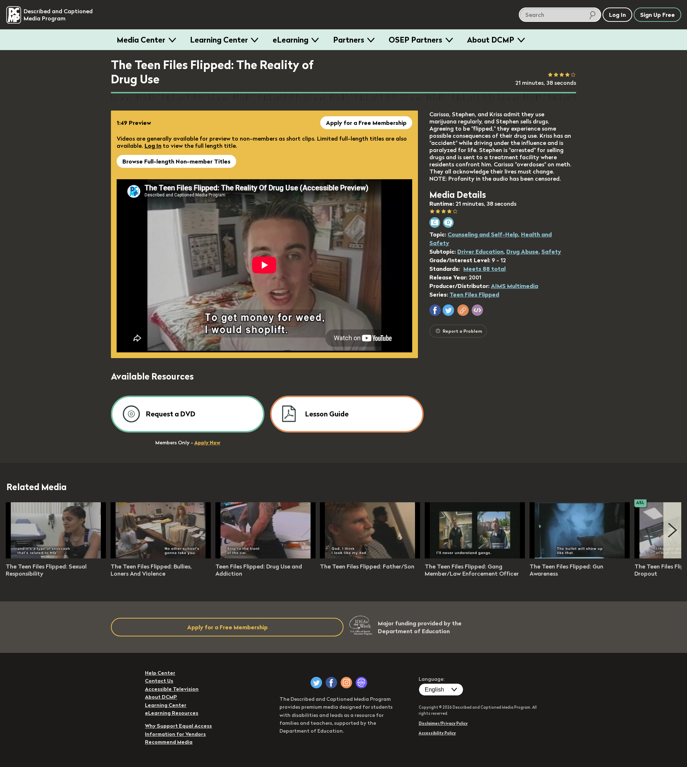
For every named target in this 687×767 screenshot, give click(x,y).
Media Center (141, 39)
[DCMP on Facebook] (331, 682)
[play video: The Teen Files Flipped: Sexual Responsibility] (56, 556)
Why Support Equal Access (178, 726)
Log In (153, 145)
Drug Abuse (522, 251)
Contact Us (159, 681)
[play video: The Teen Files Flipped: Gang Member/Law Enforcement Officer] (475, 556)
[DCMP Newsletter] (361, 682)
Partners (348, 39)
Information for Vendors (175, 734)
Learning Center (219, 39)
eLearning (290, 39)
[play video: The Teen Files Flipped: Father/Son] (370, 556)
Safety (551, 251)
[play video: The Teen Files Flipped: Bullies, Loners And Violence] (161, 556)
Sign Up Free (657, 14)
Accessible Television (172, 689)
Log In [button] (617, 14)
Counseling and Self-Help (483, 234)
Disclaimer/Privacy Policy (443, 723)
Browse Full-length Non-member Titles (176, 161)
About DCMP (490, 39)
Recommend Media (169, 742)
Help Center (160, 673)
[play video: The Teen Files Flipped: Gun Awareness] (580, 556)
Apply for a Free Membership (366, 122)
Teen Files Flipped (474, 294)
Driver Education (480, 251)
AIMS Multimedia (514, 285)
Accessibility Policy (437, 733)
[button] (435, 310)
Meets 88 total (484, 268)
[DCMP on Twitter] (316, 682)
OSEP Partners (415, 39)
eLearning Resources (171, 713)
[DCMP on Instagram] (346, 682)
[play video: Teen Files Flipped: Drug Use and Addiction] (265, 556)
